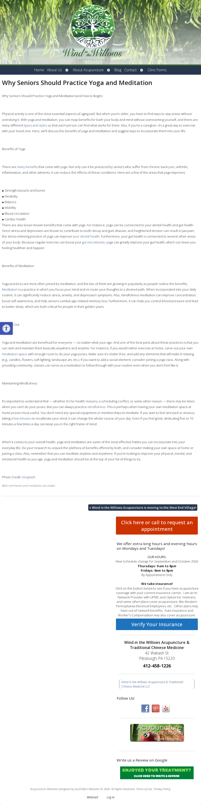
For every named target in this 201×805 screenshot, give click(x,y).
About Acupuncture (88, 70)
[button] (6, 328)
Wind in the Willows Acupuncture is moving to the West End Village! (142, 507)
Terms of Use (144, 789)
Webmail (92, 797)
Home (39, 70)
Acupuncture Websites (44, 789)
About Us (54, 70)
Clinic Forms (157, 70)
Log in (110, 797)
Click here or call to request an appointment (157, 525)
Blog (117, 70)
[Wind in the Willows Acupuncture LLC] (100, 32)
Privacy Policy (162, 789)
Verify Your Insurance (156, 624)
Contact (130, 70)
